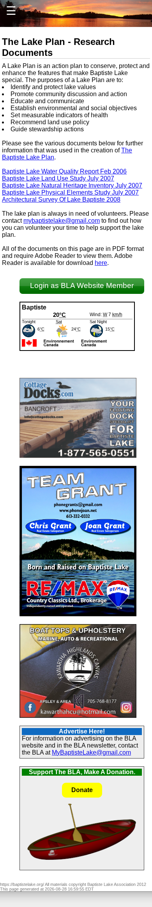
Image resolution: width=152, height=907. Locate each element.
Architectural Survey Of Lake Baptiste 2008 (61, 199)
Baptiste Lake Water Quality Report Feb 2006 (64, 171)
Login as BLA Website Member (82, 285)
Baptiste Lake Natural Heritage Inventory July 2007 (72, 185)
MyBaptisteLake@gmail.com (91, 752)
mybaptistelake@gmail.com (61, 220)
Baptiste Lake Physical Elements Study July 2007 (70, 192)
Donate (82, 790)
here (101, 262)
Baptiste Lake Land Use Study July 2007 (58, 178)
